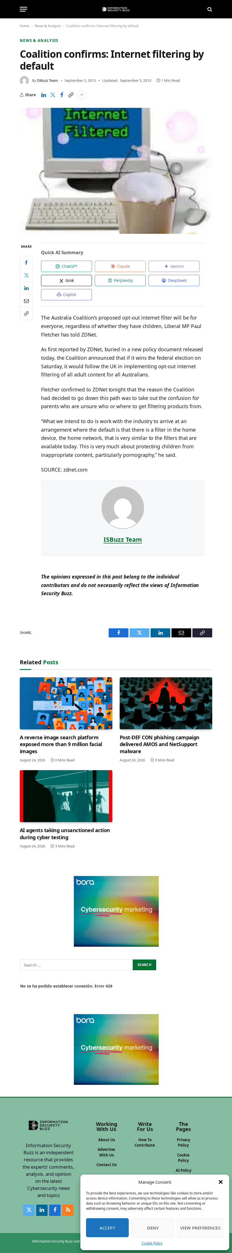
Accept (107, 1228)
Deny (152, 1228)
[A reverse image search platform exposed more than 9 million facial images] (66, 703)
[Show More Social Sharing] (81, 94)
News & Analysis (48, 25)
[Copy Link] (70, 94)
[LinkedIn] (26, 287)
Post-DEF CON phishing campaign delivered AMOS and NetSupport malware (159, 744)
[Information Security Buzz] (116, 9)
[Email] (26, 300)
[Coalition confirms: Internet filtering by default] (116, 171)
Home (24, 25)
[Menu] (23, 9)
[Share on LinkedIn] (43, 94)
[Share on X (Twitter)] (52, 94)
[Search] (209, 9)
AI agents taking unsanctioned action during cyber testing (65, 833)
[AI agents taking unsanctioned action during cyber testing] (66, 796)
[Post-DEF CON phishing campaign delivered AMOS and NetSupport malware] (166, 703)
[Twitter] (26, 275)
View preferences (200, 1228)
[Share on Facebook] (61, 94)
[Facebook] (26, 262)
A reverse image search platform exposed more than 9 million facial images (61, 744)
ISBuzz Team (47, 80)
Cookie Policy (152, 1243)
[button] (221, 1182)
